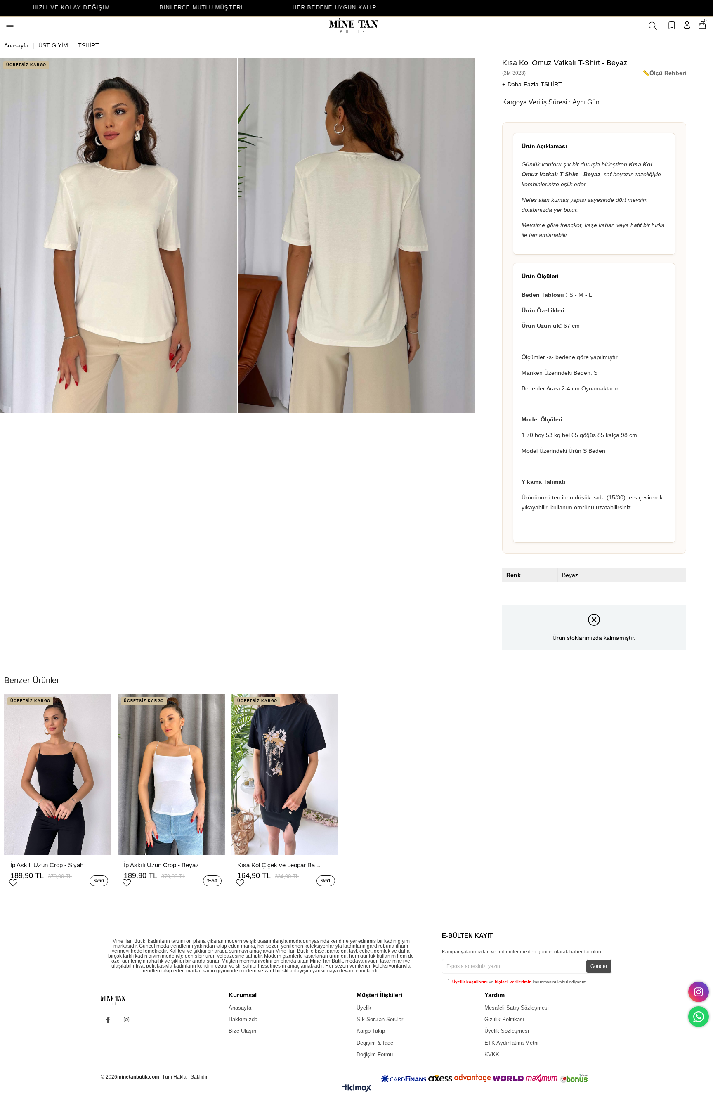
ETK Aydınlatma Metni (511, 1043)
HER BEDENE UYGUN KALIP (251, 8)
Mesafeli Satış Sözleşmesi (516, 1008)
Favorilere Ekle (13, 881)
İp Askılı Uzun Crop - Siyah (46, 864)
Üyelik (363, 1008)
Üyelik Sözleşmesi (506, 1031)
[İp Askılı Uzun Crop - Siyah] (57, 774)
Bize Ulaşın (242, 1031)
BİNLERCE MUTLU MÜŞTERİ (117, 8)
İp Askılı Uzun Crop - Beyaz (161, 864)
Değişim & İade (374, 1043)
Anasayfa (240, 1008)
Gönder (598, 966)
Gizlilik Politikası (504, 1019)
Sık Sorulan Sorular (379, 1019)
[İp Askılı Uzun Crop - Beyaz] (171, 774)
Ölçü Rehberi (667, 73)
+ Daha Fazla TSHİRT (532, 84)
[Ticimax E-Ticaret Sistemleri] (356, 1090)
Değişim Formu (374, 1054)
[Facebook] (108, 1020)
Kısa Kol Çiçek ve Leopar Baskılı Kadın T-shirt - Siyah (280, 864)
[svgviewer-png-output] (120, 999)
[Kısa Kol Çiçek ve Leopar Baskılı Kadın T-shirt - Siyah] (284, 774)
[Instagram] (126, 1020)
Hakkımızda (243, 1019)
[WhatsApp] (698, 1016)
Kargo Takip (370, 1031)
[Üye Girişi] (687, 26)
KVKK (491, 1054)
